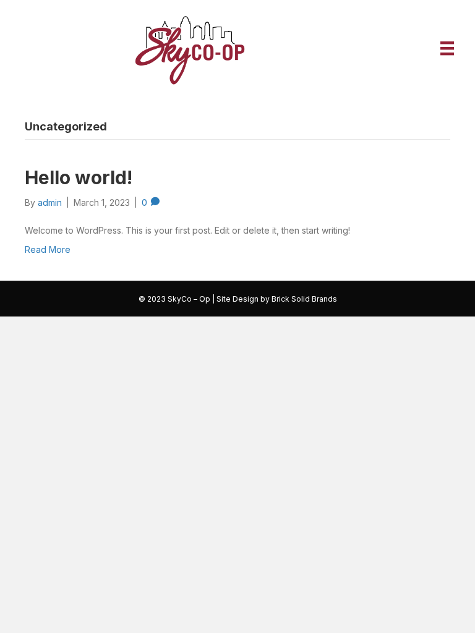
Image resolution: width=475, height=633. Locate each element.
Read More (48, 249)
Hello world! (78, 177)
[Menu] (447, 48)
